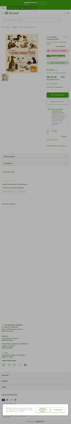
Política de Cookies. (18, 412)
